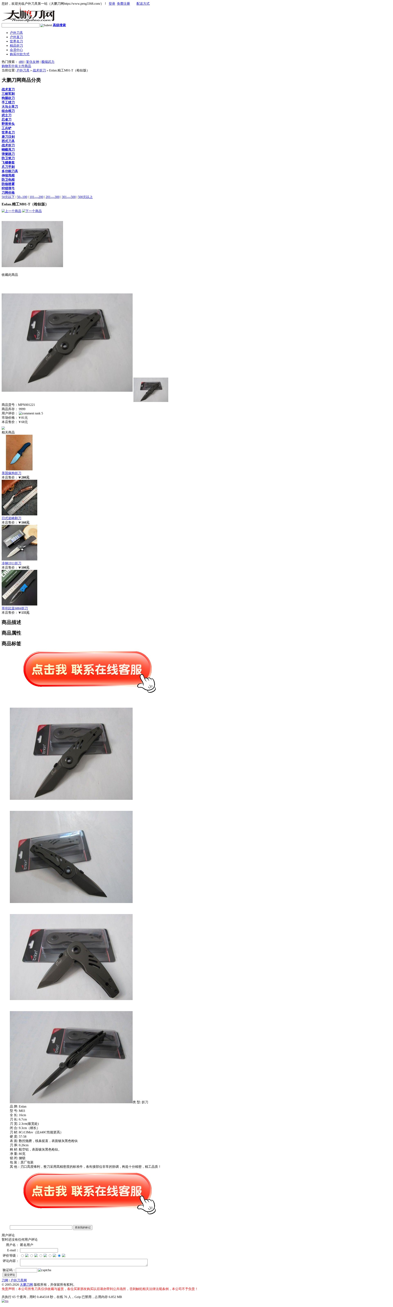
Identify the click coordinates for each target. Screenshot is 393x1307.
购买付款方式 (19, 54)
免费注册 (123, 3)
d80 (21, 61)
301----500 (69, 197)
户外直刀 (16, 37)
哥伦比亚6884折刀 (15, 608)
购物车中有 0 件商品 (16, 66)
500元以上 (85, 197)
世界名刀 (16, 41)
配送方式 (143, 3)
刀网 (5, 1280)
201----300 (53, 197)
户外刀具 (16, 32)
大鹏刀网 (26, 1284)
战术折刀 (39, 70)
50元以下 (8, 197)
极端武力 (47, 61)
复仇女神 (32, 61)
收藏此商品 (10, 274)
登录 (112, 3)
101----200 (36, 197)
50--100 (22, 197)
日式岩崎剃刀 (11, 518)
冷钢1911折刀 (11, 563)
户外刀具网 (18, 1280)
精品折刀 (16, 45)
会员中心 (16, 50)
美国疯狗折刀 (11, 473)
